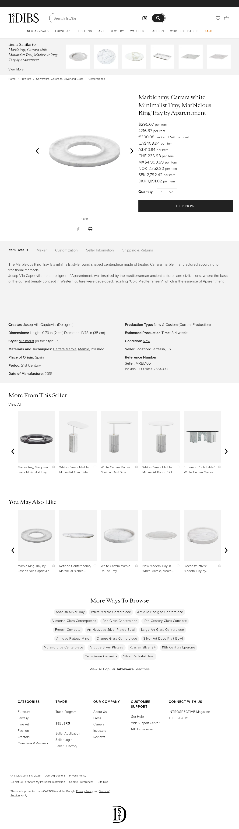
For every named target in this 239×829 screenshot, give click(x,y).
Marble (83, 349)
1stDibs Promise (142, 729)
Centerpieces (96, 79)
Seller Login (64, 739)
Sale (208, 31)
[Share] (78, 229)
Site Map (103, 782)
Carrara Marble (65, 349)
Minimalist (26, 340)
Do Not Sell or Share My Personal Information (38, 782)
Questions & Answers (33, 743)
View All (14, 404)
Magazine (189, 711)
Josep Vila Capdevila (39, 324)
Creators (23, 737)
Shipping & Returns (137, 250)
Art (101, 31)
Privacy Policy (77, 775)
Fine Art (23, 724)
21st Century (31, 365)
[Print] (90, 229)
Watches (137, 31)
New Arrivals (38, 31)
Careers (98, 724)
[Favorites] (218, 18)
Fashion (157, 31)
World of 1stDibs (184, 31)
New (146, 340)
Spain (39, 357)
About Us (100, 711)
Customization (66, 250)
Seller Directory (66, 746)
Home (12, 79)
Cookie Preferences (81, 782)
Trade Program (66, 711)
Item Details (18, 250)
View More (16, 69)
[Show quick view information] (52, 467)
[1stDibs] (23, 18)
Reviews (99, 737)
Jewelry (117, 31)
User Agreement (55, 775)
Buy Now (185, 206)
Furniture (63, 31)
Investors (99, 730)
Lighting (85, 31)
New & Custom (166, 324)
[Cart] (226, 18)
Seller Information (100, 250)
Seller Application (68, 733)
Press (97, 718)
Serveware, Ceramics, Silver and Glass (60, 79)
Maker (42, 250)
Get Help (137, 716)
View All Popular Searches (120, 669)
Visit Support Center (145, 723)
